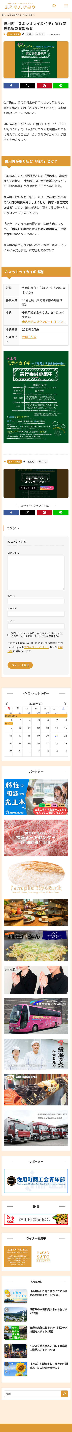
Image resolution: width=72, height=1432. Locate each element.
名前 (11, 595)
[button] (11, 85)
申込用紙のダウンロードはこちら (43, 321)
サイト (11, 621)
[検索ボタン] (54, 6)
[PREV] (7, 703)
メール (12, 608)
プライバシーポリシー (36, 647)
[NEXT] (64, 703)
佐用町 (29, 34)
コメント (14, 552)
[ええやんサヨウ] (20, 6)
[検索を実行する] (64, 1393)
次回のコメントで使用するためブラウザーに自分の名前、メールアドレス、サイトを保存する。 (37, 634)
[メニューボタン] (66, 6)
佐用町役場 (29, 337)
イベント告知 (13, 34)
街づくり (40, 34)
